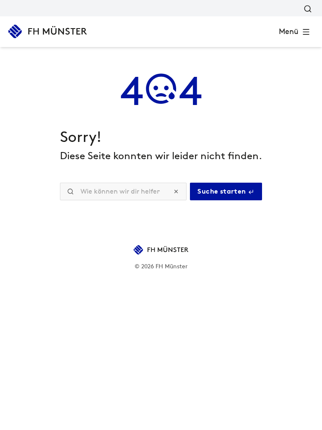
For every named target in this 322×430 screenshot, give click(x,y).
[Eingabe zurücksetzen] (176, 191)
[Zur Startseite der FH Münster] (47, 31)
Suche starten (222, 191)
